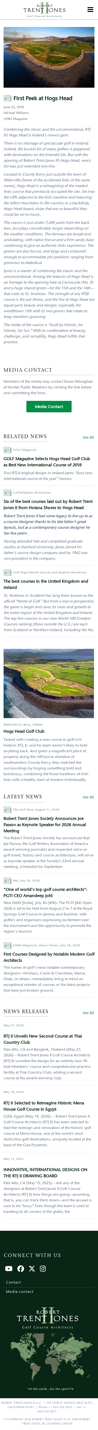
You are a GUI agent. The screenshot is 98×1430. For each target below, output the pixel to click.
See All (88, 438)
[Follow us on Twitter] (32, 1269)
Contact (13, 1283)
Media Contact (49, 407)
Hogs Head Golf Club (24, 732)
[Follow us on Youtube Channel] (9, 1269)
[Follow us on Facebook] (20, 1269)
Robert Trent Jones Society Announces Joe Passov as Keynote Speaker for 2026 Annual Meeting (45, 825)
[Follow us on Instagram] (43, 1269)
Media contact (19, 1292)
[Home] (44, 9)
